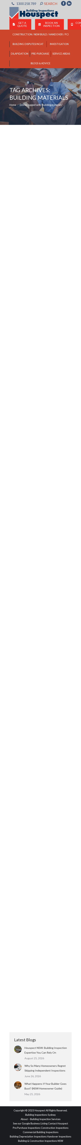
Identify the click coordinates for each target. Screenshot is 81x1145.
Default (18, 767)
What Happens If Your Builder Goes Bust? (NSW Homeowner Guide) (45, 1086)
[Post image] (18, 1049)
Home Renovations (24, 188)
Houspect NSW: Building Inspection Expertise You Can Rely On (45, 1050)
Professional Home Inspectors (30, 291)
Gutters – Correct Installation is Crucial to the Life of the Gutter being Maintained (39, 397)
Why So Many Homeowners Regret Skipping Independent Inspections (45, 1068)
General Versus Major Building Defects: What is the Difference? (40, 755)
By (48, 188)
